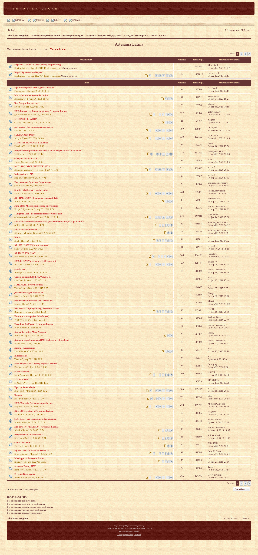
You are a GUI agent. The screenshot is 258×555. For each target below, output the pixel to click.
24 (171, 264)
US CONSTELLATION (25, 119)
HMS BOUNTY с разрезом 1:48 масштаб (35, 261)
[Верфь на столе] (35, 8)
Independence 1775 (23, 174)
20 (171, 130)
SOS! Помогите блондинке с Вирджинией (35, 419)
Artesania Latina (129, 44)
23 (171, 138)
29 (156, 76)
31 (163, 76)
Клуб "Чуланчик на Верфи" (28, 72)
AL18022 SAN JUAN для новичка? (32, 245)
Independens (20, 355)
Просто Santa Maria (24, 387)
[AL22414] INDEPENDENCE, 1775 (32, 166)
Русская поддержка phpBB (129, 531)
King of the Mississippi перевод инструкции (36, 205)
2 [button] (241, 53)
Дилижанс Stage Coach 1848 (28, 292)
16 (156, 130)
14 (156, 477)
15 (160, 477)
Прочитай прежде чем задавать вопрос (34, 87)
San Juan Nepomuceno (25, 229)
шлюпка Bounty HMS (25, 466)
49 (167, 193)
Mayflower (19, 269)
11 (167, 154)
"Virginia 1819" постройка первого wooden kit (38, 213)
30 (160, 76)
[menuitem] (11, 30)
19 (167, 130)
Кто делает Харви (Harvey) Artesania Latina (36, 308)
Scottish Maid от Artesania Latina (31, 190)
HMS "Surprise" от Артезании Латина (33, 403)
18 (163, 130)
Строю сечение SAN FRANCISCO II (32, 276)
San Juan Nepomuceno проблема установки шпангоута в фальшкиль (49, 221)
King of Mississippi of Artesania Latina (33, 411)
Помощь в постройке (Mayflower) (31, 316)
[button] (249, 54)
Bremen (18, 395)
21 (163, 138)
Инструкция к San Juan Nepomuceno (33, 182)
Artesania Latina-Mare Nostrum (30, 332)
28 (156, 406)
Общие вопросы (69, 68)
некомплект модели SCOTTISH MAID (33, 300)
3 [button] (245, 53)
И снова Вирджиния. (24, 474)
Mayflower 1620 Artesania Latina (31, 142)
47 (160, 193)
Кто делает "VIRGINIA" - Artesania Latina (36, 426)
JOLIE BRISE (21, 379)
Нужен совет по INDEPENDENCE (31, 450)
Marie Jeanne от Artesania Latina (31, 95)
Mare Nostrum (21, 371)
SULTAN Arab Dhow (24, 134)
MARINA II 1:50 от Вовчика (28, 284)
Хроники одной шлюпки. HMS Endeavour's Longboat (41, 340)
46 (156, 193)
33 (171, 76)
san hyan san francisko (25, 158)
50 (171, 193)
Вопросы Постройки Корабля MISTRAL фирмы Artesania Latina (47, 150)
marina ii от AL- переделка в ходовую (33, 127)
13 (171, 391)
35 (171, 217)
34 (167, 217)
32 (167, 76)
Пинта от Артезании (24, 348)
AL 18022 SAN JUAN (24, 253)
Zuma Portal (132, 526)
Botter (17, 237)
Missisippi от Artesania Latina (29, 458)
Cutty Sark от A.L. (23, 442)
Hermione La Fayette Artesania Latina (33, 324)
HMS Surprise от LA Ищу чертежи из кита (35, 363)
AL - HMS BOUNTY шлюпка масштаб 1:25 (36, 198)
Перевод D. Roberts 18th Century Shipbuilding (37, 64)
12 (171, 154)
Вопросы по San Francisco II (29, 434)
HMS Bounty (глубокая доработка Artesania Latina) (40, 111)
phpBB (122, 528)
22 (167, 138)
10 (163, 154)
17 (160, 130)
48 (163, 193)
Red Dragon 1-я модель (26, 103)
